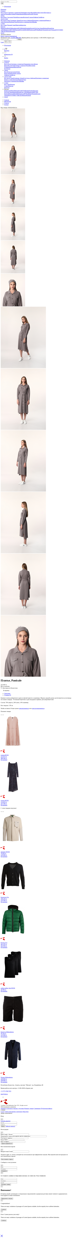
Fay (36, 28)
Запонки (6, 22)
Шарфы (34, 22)
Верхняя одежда (39, 12)
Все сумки (4, 25)
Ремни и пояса (8, 79)
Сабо (39, 17)
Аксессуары (4, 19)
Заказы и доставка (18, 1108)
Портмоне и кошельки (39, 20)
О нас (2, 1111)
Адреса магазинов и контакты (13, 1111)
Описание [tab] (7, 693)
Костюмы (12, 14)
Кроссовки (20, 17)
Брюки (22, 14)
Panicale (17, 30)
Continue (3, 1209)
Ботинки (25, 17)
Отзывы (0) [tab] (7, 695)
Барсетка (23, 25)
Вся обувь (4, 17)
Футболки (35, 14)
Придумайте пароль (15, 1136)
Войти (3, 36)
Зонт (31, 22)
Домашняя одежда (25, 12)
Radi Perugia (43, 30)
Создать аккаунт (5, 1121)
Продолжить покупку (6, 1198)
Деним (7, 14)
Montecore (7, 30)
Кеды (42, 17)
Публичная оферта (46, 1108)
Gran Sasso (40, 28)
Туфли (15, 17)
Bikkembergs (14, 28)
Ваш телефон (5, 1141)
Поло (30, 14)
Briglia (23, 28)
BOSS (19, 28)
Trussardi (53, 30)
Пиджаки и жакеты (19, 65)
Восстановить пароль (7, 1159)
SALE (2, 33)
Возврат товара (29, 1108)
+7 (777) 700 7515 (16, 37)
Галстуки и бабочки (26, 20)
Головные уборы (15, 20)
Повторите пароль (6, 1138)
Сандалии (10, 17)
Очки (15, 22)
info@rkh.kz (4, 1094)
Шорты (26, 14)
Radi (38, 30)
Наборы (11, 22)
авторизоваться (24, 708)
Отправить (4, 1171)
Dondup (27, 28)
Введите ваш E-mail (6, 1151)
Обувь (2, 15)
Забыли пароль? (10, 1126)
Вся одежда (4, 12)
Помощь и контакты (7, 1108)
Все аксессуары (5, 20)
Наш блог (26, 1111)
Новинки (3, 9)
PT (36, 30)
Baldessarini (4, 28)
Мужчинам (7, 6)
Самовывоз (37, 1108)
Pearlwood (32, 30)
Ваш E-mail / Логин (6, 1134)
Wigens (8, 31)
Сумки (3, 23)
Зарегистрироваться (11, 36)
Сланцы (30, 17)
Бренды (3, 26)
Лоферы (35, 17)
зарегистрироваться (38, 708)
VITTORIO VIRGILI (15, 95)
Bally (8, 28)
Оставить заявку (5, 1184)
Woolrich (12, 31)
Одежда (3, 11)
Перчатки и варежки (23, 22)
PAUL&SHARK (24, 30)
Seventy (49, 30)
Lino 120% (24, 92)
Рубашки (17, 14)
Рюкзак (9, 25)
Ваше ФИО (4, 1140)
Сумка (14, 25)
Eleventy (32, 28)
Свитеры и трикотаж (14, 12)
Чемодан (18, 25)
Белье (33, 12)
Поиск (19, 39)
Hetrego (45, 28)
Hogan (49, 28)
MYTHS (12, 30)
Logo (2, 42)
